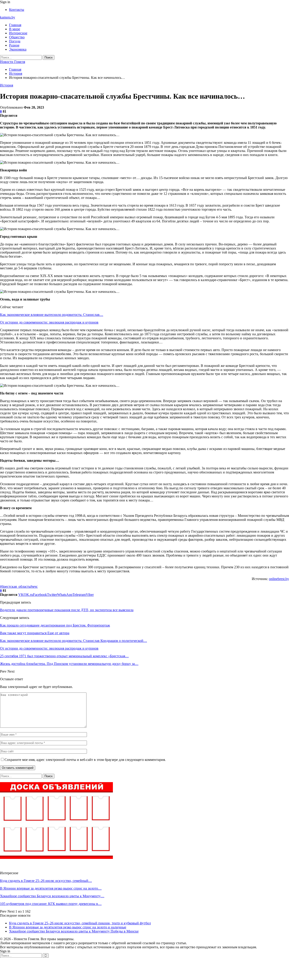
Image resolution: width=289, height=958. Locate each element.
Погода (14, 41)
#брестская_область (15, 586)
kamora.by (7, 17)
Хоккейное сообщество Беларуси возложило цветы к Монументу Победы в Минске (74, 931)
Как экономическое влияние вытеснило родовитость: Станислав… (51, 315)
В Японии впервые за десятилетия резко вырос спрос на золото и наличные (67, 927)
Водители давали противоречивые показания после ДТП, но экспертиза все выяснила (66, 610)
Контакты (16, 10)
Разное (14, 45)
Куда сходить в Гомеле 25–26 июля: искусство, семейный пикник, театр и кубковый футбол (80, 923)
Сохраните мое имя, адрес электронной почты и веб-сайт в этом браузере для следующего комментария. (85, 760)
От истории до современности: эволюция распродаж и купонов (49, 322)
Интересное (18, 33)
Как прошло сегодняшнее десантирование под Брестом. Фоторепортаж (55, 625)
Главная (15, 25)
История (6, 85)
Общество (17, 37)
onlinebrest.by (279, 579)
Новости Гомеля (12, 62)
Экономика (17, 49)
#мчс (34, 586)
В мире (14, 29)
